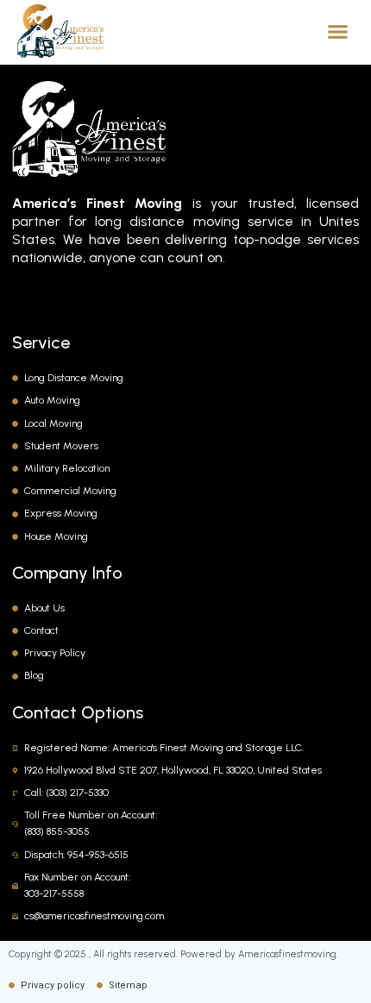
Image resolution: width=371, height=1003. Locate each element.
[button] (338, 31)
